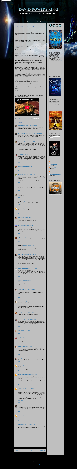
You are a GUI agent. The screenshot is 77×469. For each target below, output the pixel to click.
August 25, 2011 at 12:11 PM (29, 174)
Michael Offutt (53, 167)
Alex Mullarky (21, 194)
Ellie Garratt (20, 388)
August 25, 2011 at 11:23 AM (26, 166)
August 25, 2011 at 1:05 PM (30, 186)
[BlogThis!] (35, 119)
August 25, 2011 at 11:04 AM (29, 141)
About (28, 21)
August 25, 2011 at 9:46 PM (30, 289)
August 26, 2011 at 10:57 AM (25, 358)
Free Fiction (52, 21)
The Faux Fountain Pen (55, 171)
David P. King (21, 118)
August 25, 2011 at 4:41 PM (28, 245)
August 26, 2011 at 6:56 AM (25, 330)
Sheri (19, 280)
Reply (19, 138)
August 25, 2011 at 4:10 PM (28, 225)
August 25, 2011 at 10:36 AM (37, 133)
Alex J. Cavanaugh (22, 268)
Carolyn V (20, 337)
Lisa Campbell (41, 461)
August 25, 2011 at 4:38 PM (29, 237)
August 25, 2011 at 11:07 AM (25, 154)
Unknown (20, 365)
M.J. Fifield (20, 225)
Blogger (40, 464)
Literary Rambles (53, 161)
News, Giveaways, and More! (54, 135)
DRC (19, 330)
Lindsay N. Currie (21, 319)
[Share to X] (36, 119)
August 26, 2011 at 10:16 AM (26, 346)
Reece (19, 166)
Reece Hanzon (18, 46)
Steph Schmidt (21, 237)
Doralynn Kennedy (22, 374)
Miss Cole (20, 208)
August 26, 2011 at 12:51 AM (30, 312)
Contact (45, 21)
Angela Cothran (21, 312)
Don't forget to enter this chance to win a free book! (25, 43)
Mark (19, 358)
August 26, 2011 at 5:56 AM (31, 319)
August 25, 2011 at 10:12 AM (31, 125)
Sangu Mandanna (21, 125)
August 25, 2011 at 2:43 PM (27, 208)
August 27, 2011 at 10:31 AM (28, 388)
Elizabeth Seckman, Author (55, 174)
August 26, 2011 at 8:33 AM (27, 337)
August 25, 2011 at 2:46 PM (26, 217)
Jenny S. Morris (21, 289)
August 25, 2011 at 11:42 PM (30, 301)
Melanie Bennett (21, 301)
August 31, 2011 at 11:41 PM (30, 424)
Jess (19, 154)
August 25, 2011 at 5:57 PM (30, 254)
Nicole (19, 346)
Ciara (19, 217)
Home (23, 21)
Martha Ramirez (21, 186)
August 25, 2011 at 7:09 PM (31, 268)
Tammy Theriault (53, 164)
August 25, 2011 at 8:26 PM (26, 280)
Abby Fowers (20, 174)
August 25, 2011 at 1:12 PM (29, 194)
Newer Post (17, 450)
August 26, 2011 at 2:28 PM (31, 374)
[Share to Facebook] (37, 119)
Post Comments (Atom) (32, 453)
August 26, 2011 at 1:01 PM (27, 365)
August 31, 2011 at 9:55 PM (27, 415)
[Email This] (34, 119)
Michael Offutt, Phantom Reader (24, 133)
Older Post (42, 450)
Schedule (39, 21)
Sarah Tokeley (21, 141)
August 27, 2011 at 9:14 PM (30, 405)
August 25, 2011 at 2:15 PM (28, 201)
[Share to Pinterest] (38, 119)
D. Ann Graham (21, 424)
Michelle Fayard (21, 405)
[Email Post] (32, 118)
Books (33, 21)
